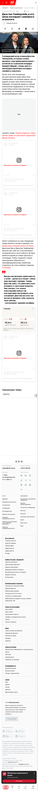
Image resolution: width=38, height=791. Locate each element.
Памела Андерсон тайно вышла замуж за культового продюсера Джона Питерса (19, 135)
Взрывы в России (10, 575)
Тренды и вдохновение (12, 673)
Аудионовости (9, 551)
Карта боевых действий (12, 564)
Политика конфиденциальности (8, 518)
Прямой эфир (9, 546)
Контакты (23, 510)
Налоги (7, 619)
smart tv (7, 736)
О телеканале (6, 505)
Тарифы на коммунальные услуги (15, 617)
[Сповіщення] (36, 2)
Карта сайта (23, 523)
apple (20, 731)
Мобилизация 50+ (10, 588)
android (7, 731)
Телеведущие (6, 508)
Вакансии (23, 513)
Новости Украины (10, 543)
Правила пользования (8, 514)
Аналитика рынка (10, 668)
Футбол (7, 684)
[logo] (12, 2)
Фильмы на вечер (10, 636)
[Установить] (19, 777)
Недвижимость (10, 666)
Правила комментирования (25, 504)
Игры (21, 526)
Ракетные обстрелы (11, 562)
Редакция (5, 499)
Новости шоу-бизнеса (16, 8)
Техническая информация (27, 507)
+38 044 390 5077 (25, 468)
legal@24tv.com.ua (24, 764)
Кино (7, 628)
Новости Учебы (10, 647)
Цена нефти (9, 609)
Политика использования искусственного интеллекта (9, 523)
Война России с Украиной (14, 560)
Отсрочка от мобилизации (13, 596)
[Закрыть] (34, 773)
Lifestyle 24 (5, 8)
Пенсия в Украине (10, 622)
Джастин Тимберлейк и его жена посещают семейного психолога (30, 8)
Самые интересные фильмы (13, 630)
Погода (7, 553)
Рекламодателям (7, 511)
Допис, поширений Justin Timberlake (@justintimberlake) (20, 378)
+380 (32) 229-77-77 (13, 762)
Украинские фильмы (11, 633)
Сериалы (8, 641)
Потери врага (9, 577)
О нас (3, 496)
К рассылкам (11, 719)
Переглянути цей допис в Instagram (15, 165)
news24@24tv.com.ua (8, 468)
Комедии (8, 638)
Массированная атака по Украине (15, 572)
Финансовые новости (11, 614)
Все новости (9, 538)
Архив (22, 519)
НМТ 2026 (8, 654)
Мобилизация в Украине (14, 583)
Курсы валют (9, 612)
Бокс (6, 682)
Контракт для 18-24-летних (13, 593)
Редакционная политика (9, 502)
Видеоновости (9, 548)
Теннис (7, 687)
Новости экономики (12, 607)
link (21, 475)
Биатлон (7, 689)
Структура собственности (27, 516)
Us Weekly (6, 268)
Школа (7, 652)
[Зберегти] (33, 28)
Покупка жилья (9, 671)
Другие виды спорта (11, 692)
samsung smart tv (20, 736)
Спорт (7, 679)
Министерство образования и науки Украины (19, 649)
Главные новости (10, 541)
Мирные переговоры (11, 567)
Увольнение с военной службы (14, 586)
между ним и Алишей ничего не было (17, 246)
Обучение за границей (12, 659)
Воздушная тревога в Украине (14, 569)
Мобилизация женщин (12, 591)
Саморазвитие (9, 657)
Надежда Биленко (11, 23)
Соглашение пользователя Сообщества (28, 499)
